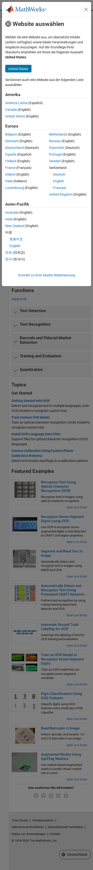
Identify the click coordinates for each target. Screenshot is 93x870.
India (9, 219)
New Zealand (15, 226)
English (58, 181)
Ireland (10, 174)
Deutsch (59, 174)
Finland (10, 161)
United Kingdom (61, 194)
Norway (55, 141)
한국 (8, 259)
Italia (9, 181)
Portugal (55, 154)
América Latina (16, 103)
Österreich (56, 148)
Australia (12, 212)
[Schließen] (86, 9)
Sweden (55, 161)
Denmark (12, 141)
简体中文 (16, 239)
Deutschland (14, 148)
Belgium (11, 134)
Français (59, 188)
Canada (11, 109)
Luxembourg (14, 188)
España (10, 154)
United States (15, 116)
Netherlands (58, 134)
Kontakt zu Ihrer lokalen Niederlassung (46, 275)
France (10, 168)
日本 (8, 252)
